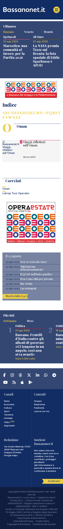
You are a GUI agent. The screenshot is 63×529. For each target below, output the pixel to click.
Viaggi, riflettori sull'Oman (34, 143)
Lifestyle (8, 418)
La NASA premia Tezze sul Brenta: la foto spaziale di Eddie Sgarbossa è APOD (46, 55)
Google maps (11, 455)
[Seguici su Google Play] (30, 383)
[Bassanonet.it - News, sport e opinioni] (31, 9)
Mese (30, 321)
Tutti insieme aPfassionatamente (31, 268)
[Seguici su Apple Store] (22, 383)
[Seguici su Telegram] (54, 375)
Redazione (39, 404)
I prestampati (28, 288)
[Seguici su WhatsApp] (45, 375)
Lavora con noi (41, 411)
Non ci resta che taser (33, 261)
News (7, 401)
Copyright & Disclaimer (19, 524)
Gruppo (38, 401)
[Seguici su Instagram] (12, 375)
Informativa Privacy (23, 521)
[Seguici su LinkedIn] (37, 375)
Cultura (8, 408)
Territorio (9, 414)
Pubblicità (39, 408)
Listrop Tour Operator (15, 193)
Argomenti (9, 425)
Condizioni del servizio (44, 524)
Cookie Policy (42, 521)
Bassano (8, 32)
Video (9, 422)
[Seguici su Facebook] (4, 375)
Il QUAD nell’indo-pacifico (36, 274)
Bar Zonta (26, 283)
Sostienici (54, 481)
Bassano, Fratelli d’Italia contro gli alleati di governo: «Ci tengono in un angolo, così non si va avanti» (29, 344)
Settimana (9, 321)
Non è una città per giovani (36, 279)
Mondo (48, 32)
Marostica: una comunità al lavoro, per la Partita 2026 (15, 51)
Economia (9, 404)
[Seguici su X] (29, 375)
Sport (7, 411)
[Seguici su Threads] (20, 375)
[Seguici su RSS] (14, 383)
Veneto (28, 32)
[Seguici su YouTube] (5, 383)
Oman (6, 188)
